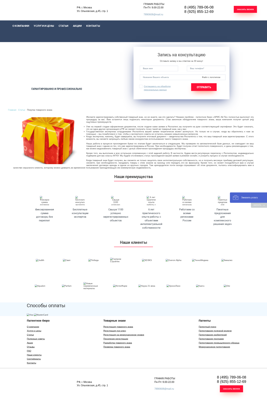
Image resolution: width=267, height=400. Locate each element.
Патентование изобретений (213, 334)
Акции (30, 343)
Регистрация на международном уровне (123, 334)
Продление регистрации (115, 339)
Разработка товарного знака (117, 343)
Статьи (63, 25)
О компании (33, 326)
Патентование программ (211, 339)
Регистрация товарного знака (118, 326)
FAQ (29, 351)
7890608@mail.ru (153, 14)
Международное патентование (214, 347)
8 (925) (199, 11)
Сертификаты (34, 359)
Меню (3, 32)
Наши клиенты (34, 355)
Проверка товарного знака (116, 347)
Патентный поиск (207, 326)
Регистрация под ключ (114, 330)
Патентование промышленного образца (219, 343)
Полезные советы (36, 339)
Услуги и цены (34, 330)
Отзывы (31, 347)
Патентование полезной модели (215, 330)
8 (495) (199, 7)
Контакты (31, 363)
